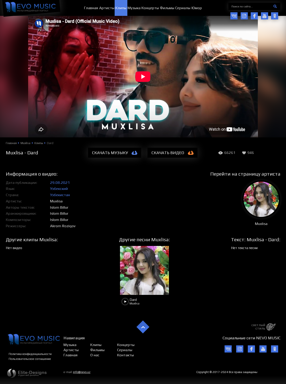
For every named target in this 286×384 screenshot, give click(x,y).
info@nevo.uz (81, 372)
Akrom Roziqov (63, 226)
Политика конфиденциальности (30, 354)
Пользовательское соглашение (30, 359)
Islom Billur (59, 207)
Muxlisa (56, 201)
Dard (133, 300)
